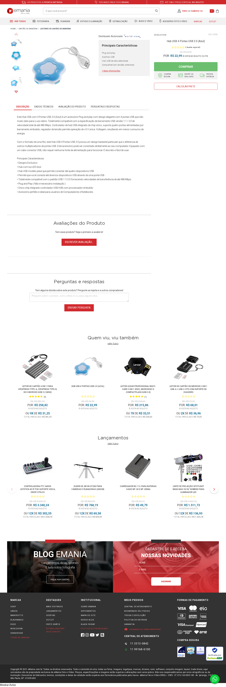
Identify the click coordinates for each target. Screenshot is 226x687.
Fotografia (43, 21)
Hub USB (26, 117)
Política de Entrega (135, 620)
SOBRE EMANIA (88, 607)
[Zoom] (16, 42)
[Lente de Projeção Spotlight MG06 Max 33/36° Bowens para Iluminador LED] (188, 467)
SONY (13, 607)
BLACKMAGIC (16, 620)
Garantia (129, 624)
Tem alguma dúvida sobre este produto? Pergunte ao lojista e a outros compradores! (79, 290)
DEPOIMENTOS (88, 611)
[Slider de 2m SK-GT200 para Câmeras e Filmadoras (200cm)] (88, 467)
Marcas (198, 21)
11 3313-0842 (139, 643)
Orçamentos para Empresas (145, 629)
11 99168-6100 (139, 649)
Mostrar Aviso (8, 685)
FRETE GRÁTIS (53, 624)
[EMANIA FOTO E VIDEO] (13, 28)
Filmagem (65, 21)
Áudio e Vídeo (145, 21)
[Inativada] (181, 652)
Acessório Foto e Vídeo (174, 21)
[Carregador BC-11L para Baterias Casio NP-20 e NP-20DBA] (138, 467)
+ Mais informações (111, 71)
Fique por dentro (60, 579)
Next (16, 92)
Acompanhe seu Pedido (137, 611)
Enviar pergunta (79, 307)
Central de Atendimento (138, 607)
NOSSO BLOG (87, 620)
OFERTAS (50, 615)
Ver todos (20, 21)
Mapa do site (88, 615)
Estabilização (120, 21)
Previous (16, 34)
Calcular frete (185, 86)
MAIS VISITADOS (54, 607)
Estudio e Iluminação (91, 21)
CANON (14, 611)
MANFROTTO (16, 615)
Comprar (186, 66)
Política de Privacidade (94, 629)
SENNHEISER (16, 633)
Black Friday (88, 624)
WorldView (160, 35)
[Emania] (18, 11)
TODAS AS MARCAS (20, 637)
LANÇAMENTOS (53, 611)
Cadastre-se (197, 11)
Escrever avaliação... (79, 242)
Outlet (212, 21)
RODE (13, 624)
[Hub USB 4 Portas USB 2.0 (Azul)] (88, 367)
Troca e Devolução (135, 615)
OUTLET (50, 620)
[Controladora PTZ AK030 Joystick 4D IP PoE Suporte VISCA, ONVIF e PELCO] (37, 467)
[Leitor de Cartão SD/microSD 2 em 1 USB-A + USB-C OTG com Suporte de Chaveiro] (188, 367)
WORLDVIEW (16, 629)
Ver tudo (113, 344)
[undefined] (60, 67)
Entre (184, 11)
